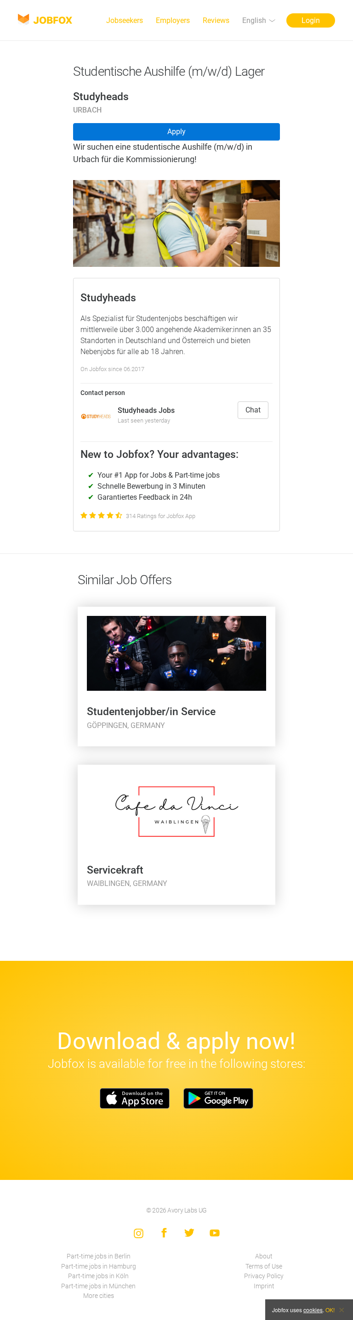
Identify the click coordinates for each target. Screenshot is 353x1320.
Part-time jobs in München (98, 1286)
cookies (313, 1310)
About (264, 1256)
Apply (176, 131)
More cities (98, 1296)
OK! (330, 1310)
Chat (253, 410)
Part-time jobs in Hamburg (98, 1266)
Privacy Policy (264, 1276)
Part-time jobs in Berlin (99, 1256)
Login (311, 20)
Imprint (264, 1286)
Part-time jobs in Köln (98, 1276)
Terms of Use (263, 1266)
